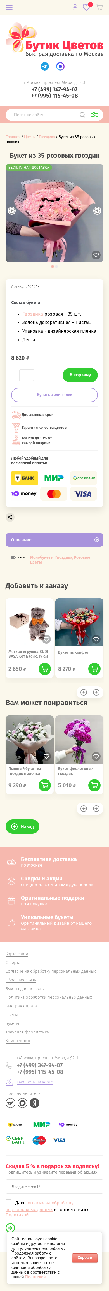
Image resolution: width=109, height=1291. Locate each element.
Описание (21, 540)
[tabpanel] (54, 213)
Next (97, 211)
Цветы (29, 137)
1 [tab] (52, 266)
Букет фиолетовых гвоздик (75, 771)
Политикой (17, 1215)
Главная (13, 137)
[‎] (45, 66)
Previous (12, 211)
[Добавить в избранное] (96, 255)
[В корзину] (45, 669)
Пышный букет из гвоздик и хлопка (24, 771)
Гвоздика (47, 137)
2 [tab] (56, 266)
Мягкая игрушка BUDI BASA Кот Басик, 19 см (28, 654)
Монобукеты (42, 557)
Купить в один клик (54, 394)
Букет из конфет (73, 652)
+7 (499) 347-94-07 (54, 89)
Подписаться (10, 1228)
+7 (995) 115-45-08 (54, 95)
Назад (27, 826)
